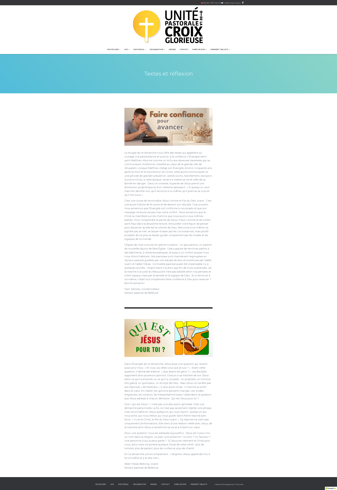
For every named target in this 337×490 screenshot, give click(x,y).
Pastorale (138, 49)
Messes (172, 49)
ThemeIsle (239, 484)
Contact (184, 49)
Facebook (243, 3)
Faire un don (198, 49)
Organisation (157, 49)
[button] (119, 49)
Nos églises (113, 49)
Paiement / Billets (219, 49)
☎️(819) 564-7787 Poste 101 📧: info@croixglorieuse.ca (221, 3)
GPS (126, 49)
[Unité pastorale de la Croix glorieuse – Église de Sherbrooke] (168, 26)
